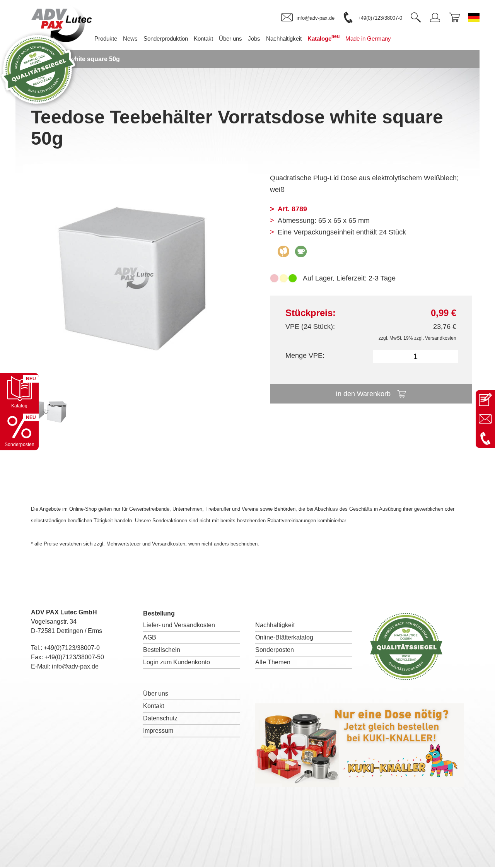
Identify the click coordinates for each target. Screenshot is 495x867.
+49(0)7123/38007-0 (72, 648)
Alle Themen (272, 662)
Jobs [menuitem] (254, 38)
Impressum (158, 730)
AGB (149, 637)
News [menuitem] (130, 38)
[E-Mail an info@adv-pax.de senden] (485, 419)
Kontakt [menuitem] (203, 38)
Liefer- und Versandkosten (179, 625)
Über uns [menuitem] (230, 38)
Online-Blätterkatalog (284, 637)
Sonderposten (274, 649)
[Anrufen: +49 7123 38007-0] (485, 438)
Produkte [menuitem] (105, 38)
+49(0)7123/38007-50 (74, 657)
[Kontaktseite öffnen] (485, 399)
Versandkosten (440, 338)
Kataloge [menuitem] (323, 38)
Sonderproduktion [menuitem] (165, 38)
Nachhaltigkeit (275, 625)
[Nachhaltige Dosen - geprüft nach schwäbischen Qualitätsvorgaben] (38, 106)
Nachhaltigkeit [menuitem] (284, 38)
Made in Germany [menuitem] (368, 38)
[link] (308, 18)
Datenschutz (160, 718)
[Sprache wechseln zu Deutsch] (474, 17)
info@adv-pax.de (75, 666)
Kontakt (153, 706)
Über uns (155, 693)
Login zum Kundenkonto (176, 662)
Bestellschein (161, 649)
